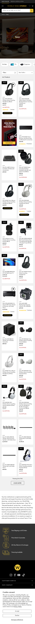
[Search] (31, 10)
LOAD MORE (17, 483)
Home (3, 14)
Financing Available (16, 552)
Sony (7, 14)
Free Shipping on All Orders (19, 530)
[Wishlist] (29, 6)
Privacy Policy (18, 606)
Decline (17, 615)
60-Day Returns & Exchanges (19, 545)
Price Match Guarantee (18, 538)
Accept (17, 611)
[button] (3, 6)
